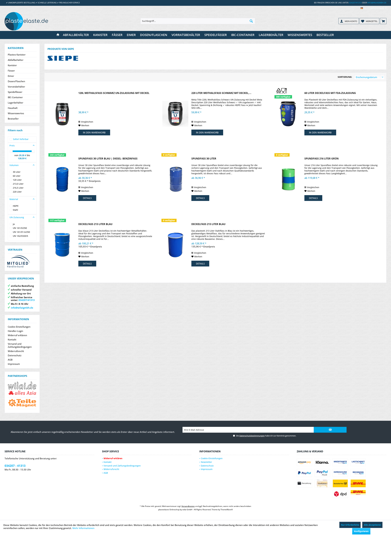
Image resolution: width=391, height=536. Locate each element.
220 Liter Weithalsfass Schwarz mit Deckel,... (221, 93)
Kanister (12, 65)
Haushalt (13, 107)
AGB (10, 359)
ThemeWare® (227, 509)
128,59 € (22, 158)
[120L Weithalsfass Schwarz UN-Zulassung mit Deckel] (62, 114)
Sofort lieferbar (21, 139)
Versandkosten (188, 506)
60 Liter (16, 175)
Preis (12, 145)
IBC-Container (15, 97)
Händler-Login (15, 330)
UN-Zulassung (16, 217)
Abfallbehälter (15, 59)
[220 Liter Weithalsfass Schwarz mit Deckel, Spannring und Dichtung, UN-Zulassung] (175, 114)
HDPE (15, 205)
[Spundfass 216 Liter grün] (288, 179)
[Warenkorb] (383, 21)
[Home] (58, 35)
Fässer (11, 70)
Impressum (14, 363)
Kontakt (12, 339)
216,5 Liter (18, 187)
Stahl (15, 209)
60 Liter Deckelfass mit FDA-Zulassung (330, 93)
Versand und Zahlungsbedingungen (20, 345)
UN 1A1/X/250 (20, 228)
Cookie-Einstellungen (19, 326)
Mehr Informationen (83, 528)
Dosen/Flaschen (16, 81)
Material (13, 199)
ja (14, 224)
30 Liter (16, 171)
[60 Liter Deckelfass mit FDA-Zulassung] (288, 114)
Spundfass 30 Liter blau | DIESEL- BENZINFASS (107, 158)
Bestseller (13, 118)
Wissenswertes (16, 113)
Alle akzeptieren (372, 524)
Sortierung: (345, 76)
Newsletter (206, 462)
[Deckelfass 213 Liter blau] (62, 245)
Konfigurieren (361, 531)
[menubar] (363, 8)
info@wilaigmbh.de (376, 2)
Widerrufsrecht (16, 351)
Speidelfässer (15, 91)
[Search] (251, 21)
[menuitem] (377, 8)
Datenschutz (14, 355)
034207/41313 (355, 2)
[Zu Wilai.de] (22, 388)
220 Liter (17, 191)
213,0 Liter (18, 183)
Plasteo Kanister (17, 54)
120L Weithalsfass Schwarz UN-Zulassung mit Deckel (113, 93)
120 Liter (17, 179)
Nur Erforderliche (350, 524)
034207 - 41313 (15, 466)
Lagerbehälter (15, 102)
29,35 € (23, 155)
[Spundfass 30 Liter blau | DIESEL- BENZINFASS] (62, 179)
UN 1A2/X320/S (20, 235)
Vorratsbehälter (16, 86)
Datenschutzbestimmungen (252, 435)
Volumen (14, 165)
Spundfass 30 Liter (203, 158)
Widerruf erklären (17, 335)
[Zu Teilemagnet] (22, 403)
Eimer (11, 75)
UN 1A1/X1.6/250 (21, 231)
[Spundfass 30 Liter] (175, 179)
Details (87, 198)
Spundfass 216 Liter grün (321, 158)
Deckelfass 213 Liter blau (95, 224)
